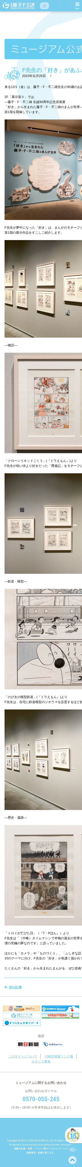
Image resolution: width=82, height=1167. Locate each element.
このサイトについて (22, 1056)
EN (54, 6)
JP (44, 6)
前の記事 (15, 987)
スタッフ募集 (41, 1061)
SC (64, 6)
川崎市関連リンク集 (59, 1056)
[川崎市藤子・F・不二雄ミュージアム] (18, 5)
